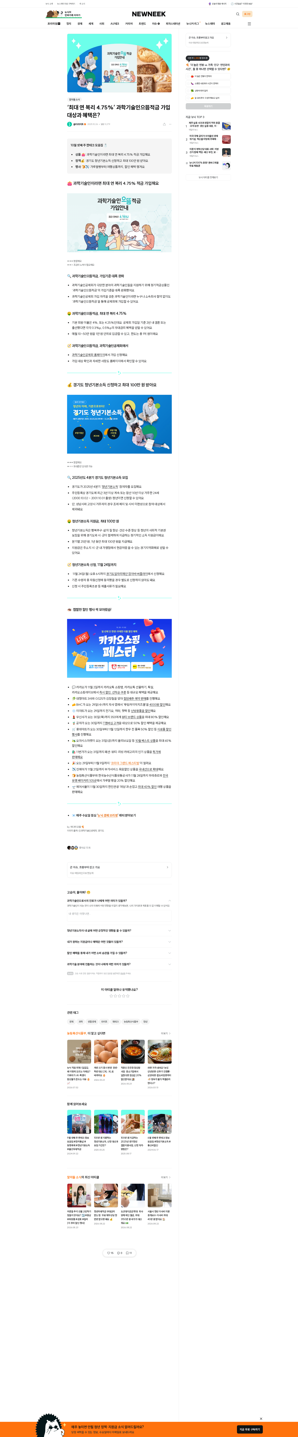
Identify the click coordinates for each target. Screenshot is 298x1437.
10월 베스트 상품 (145, 741)
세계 (90, 23)
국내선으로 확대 (148, 769)
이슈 (154, 23)
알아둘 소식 (74, 99)
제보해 (122, 973)
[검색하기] (238, 14)
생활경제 (92, 1021)
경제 (79, 23)
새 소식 (82, 3)
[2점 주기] (115, 996)
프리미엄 (52, 23)
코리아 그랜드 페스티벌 (125, 763)
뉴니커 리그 (192, 23)
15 (112, 1253)
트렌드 (142, 23)
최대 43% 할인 (147, 787)
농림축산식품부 (131, 1021)
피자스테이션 (173, 23)
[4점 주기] (124, 996)
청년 (145, 1021)
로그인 (247, 14)
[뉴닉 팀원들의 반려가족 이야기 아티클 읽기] (64, 14)
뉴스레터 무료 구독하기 (66, 3)
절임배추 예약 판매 (134, 699)
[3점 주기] (119, 996)
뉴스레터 (210, 23)
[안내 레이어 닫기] (261, 1418)
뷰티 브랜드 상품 (132, 717)
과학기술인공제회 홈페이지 (88, 355)
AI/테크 (114, 23)
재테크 (115, 1021)
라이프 (104, 1021)
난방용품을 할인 (140, 711)
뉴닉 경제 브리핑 (108, 815)
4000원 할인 (157, 705)
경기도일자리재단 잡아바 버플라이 (127, 574)
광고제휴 (226, 23)
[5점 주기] (128, 996)
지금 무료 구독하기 (250, 1429)
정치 (68, 23)
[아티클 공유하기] (164, 124)
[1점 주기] (111, 996)
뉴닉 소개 (49, 3)
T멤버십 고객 (111, 723)
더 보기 (164, 1033)
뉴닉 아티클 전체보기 (208, 177)
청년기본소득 (110, 487)
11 (131, 1253)
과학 (81, 1021)
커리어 (129, 23)
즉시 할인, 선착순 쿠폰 (112, 692)
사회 (101, 23)
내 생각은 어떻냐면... (80, 913)
